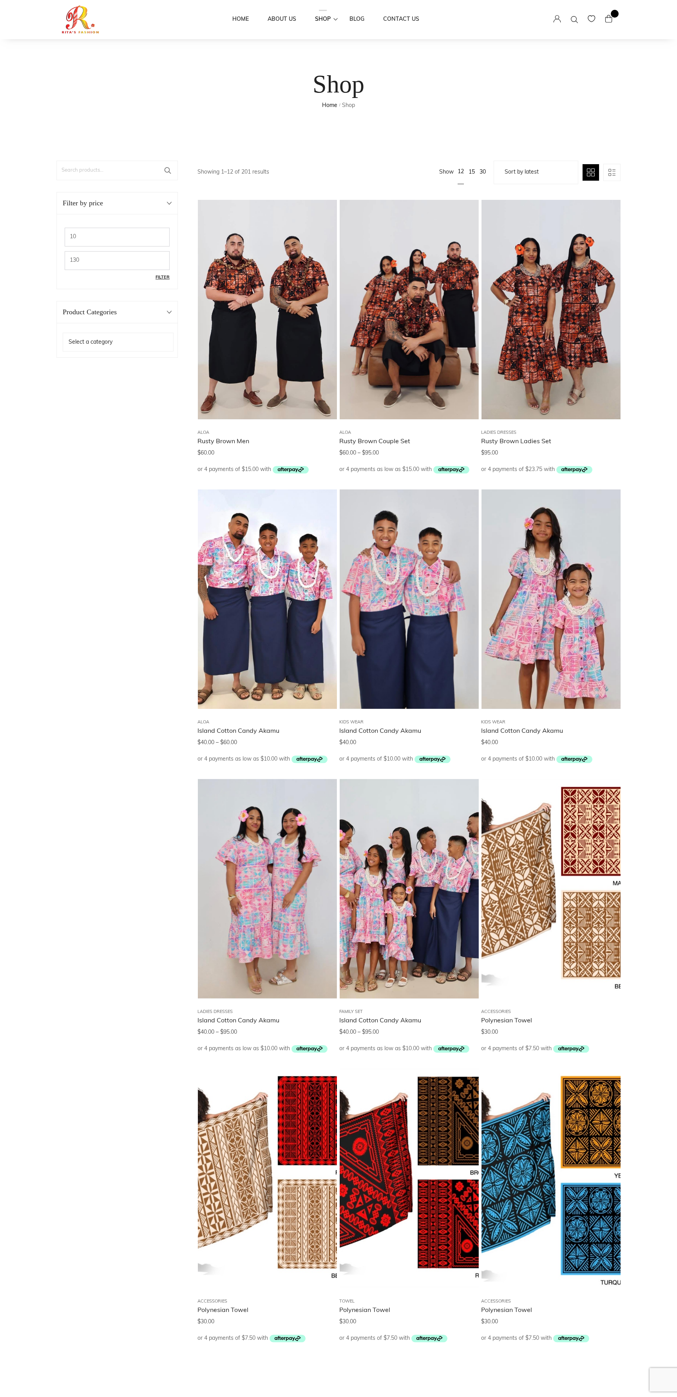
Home (329, 106)
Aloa (203, 433)
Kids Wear (351, 722)
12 (461, 172)
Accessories (496, 1012)
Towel (347, 1301)
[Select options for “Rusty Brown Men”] (321, 260)
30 (483, 172)
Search (167, 170)
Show (446, 172)
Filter (163, 277)
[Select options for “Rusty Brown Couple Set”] (463, 260)
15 (472, 172)
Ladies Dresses (498, 433)
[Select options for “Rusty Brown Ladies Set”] (605, 260)
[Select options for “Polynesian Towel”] (605, 840)
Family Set (351, 1012)
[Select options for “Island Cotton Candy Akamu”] (321, 550)
